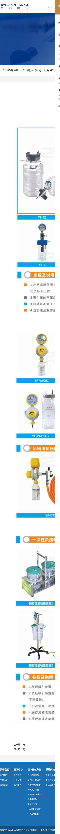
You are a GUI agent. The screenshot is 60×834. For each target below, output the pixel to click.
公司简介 (4, 775)
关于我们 (4, 769)
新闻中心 (18, 769)
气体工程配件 (33, 814)
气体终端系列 (10, 70)
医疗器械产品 (34, 769)
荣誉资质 (4, 785)
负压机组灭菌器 (52, 785)
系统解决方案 (52, 769)
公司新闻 (17, 775)
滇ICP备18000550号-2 (50, 830)
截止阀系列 (32, 799)
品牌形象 (4, 780)
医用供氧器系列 (34, 785)
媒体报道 (17, 785)
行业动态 (17, 780)
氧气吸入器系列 (32, 70)
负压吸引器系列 (34, 794)
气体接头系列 (33, 790)
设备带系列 (32, 804)
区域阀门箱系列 (34, 809)
